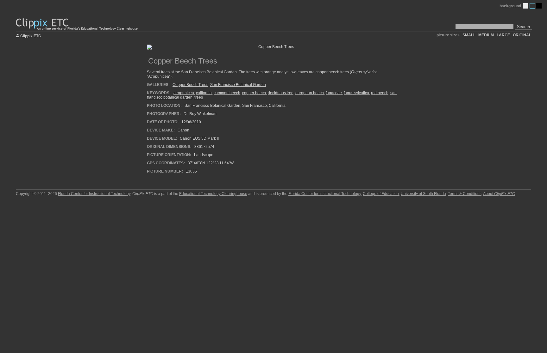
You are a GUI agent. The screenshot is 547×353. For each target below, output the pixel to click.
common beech (227, 93)
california (204, 93)
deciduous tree (280, 93)
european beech (309, 93)
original (522, 35)
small (468, 35)
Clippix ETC (30, 35)
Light (525, 6)
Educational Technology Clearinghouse (213, 194)
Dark (539, 6)
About (499, 194)
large (503, 35)
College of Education (381, 194)
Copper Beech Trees (190, 84)
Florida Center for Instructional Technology (94, 194)
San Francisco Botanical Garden (238, 84)
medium (486, 35)
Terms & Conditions (464, 194)
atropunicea (183, 93)
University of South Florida (423, 194)
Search (523, 26)
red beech (379, 93)
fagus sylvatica (356, 93)
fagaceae (334, 93)
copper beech (254, 93)
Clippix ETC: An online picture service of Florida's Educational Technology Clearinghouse (77, 24)
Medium (532, 6)
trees (198, 97)
